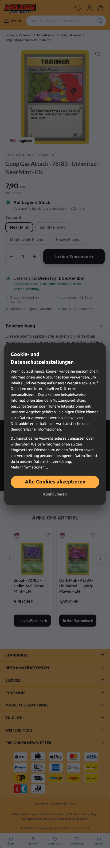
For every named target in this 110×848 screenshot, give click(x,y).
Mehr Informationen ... (29, 467)
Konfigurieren (55, 494)
